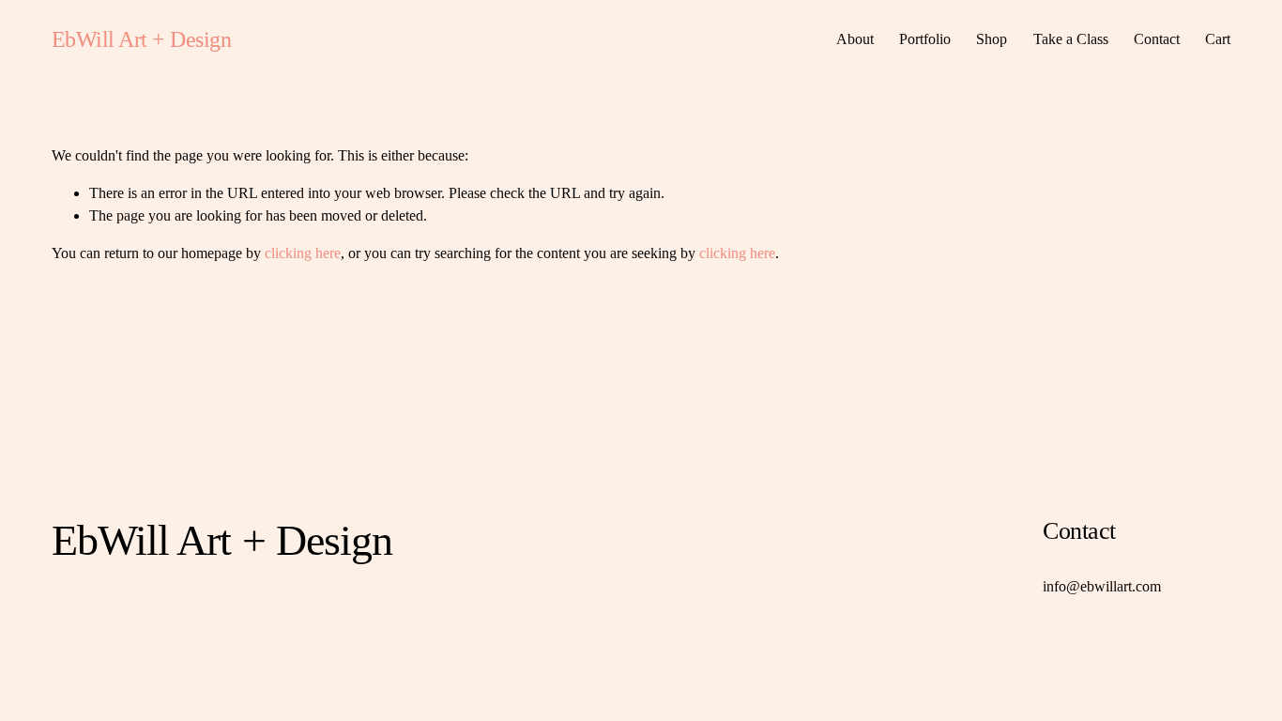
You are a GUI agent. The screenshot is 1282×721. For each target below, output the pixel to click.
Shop (991, 39)
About (855, 39)
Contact (1157, 39)
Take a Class (1070, 39)
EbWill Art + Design (142, 39)
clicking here (303, 253)
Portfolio (925, 39)
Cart (1217, 39)
